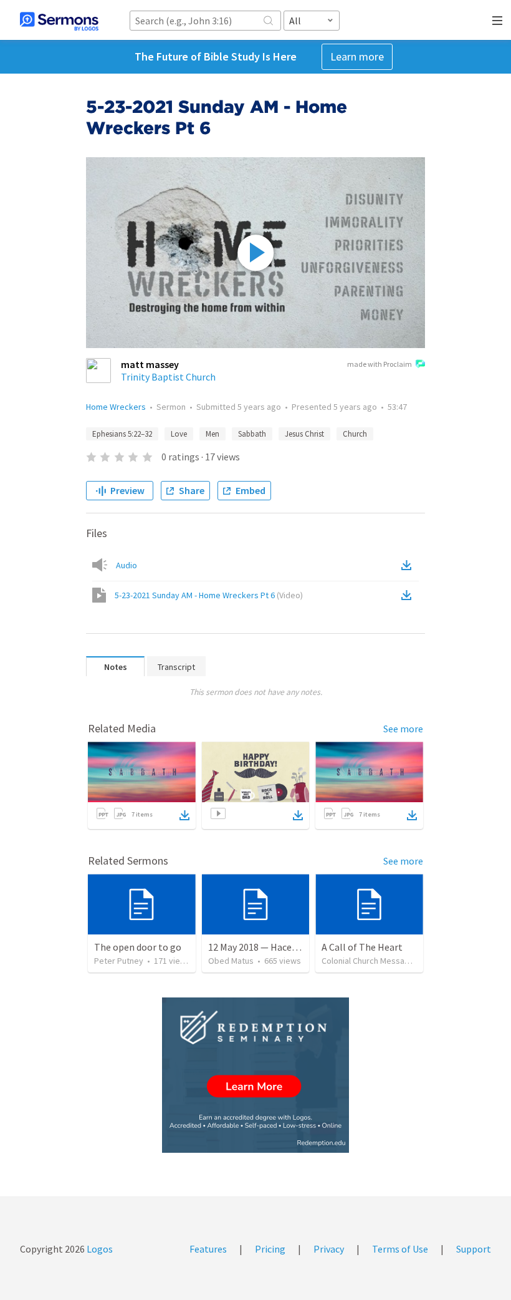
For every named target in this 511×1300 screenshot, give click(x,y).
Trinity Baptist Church (168, 377)
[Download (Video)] (409, 595)
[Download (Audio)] (409, 565)
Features (208, 1249)
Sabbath (252, 434)
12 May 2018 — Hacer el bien (267, 947)
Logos (99, 1249)
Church (355, 434)
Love (179, 434)
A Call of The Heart (362, 947)
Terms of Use (400, 1249)
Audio (126, 565)
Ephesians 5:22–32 (122, 434)
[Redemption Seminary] (255, 1075)
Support (473, 1249)
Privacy (328, 1249)
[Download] (184, 815)
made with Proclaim (379, 364)
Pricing (270, 1249)
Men (212, 434)
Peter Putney (118, 960)
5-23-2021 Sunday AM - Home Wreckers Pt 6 (209, 595)
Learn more (357, 56)
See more (403, 728)
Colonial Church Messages (370, 960)
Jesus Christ (304, 434)
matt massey (150, 364)
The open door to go (137, 947)
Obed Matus (231, 960)
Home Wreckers (116, 406)
